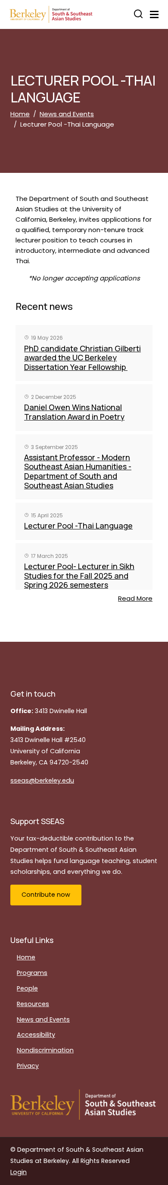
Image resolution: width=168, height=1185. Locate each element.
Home (20, 113)
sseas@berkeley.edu (42, 780)
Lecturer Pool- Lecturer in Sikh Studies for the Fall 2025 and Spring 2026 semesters (79, 575)
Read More (135, 598)
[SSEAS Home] (62, 14)
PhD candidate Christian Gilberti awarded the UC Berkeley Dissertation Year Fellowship (82, 357)
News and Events (67, 113)
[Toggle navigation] (154, 14)
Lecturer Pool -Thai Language (78, 525)
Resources (33, 1004)
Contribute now (46, 894)
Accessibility (36, 1034)
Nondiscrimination (45, 1050)
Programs (32, 972)
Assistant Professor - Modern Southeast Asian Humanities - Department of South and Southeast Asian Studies (77, 471)
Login (18, 1172)
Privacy (28, 1065)
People (27, 988)
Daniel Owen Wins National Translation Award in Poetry (74, 412)
